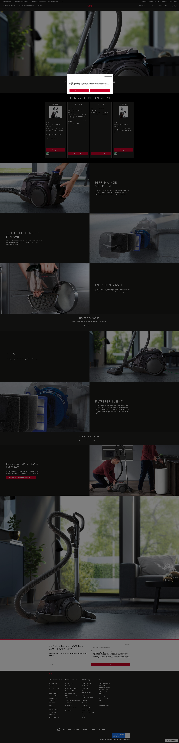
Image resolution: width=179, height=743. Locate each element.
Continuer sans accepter (108, 76)
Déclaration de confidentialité (73, 86)
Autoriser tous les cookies (100, 90)
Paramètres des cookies (79, 90)
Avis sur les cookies (104, 85)
